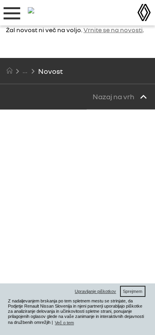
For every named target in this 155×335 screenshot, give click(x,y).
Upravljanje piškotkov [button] (95, 291)
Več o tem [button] (64, 322)
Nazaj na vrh (114, 96)
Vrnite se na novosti (113, 30)
